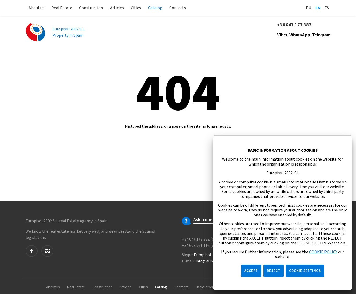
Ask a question (208, 220)
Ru (308, 8)
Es (326, 8)
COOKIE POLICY (323, 252)
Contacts (177, 8)
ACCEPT (251, 270)
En (318, 8)
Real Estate (61, 8)
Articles (117, 8)
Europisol (202, 255)
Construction (91, 8)
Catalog (155, 8)
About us (36, 8)
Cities (136, 8)
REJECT (273, 270)
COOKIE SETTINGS (305, 270)
